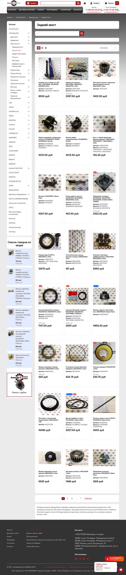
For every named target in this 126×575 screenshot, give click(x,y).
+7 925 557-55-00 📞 (94, 10)
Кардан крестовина (19, 54)
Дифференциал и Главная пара (18, 65)
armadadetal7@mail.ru (94, 12)
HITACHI (12, 125)
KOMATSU (12, 120)
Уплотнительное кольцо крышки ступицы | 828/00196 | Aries (77, 256)
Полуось (15, 57)
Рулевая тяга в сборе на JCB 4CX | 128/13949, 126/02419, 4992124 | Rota (48, 84)
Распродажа (52, 10)
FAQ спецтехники (32, 536)
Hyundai (12, 129)
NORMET (12, 155)
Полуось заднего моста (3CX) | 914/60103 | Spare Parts (104, 419)
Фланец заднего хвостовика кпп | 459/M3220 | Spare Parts (104, 311)
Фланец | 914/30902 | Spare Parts (48, 197)
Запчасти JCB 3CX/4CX (33, 530)
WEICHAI (12, 223)
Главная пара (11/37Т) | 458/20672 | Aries (46, 256)
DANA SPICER (14, 190)
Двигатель (14, 37)
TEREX (11, 116)
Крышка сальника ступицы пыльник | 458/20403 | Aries (48, 368)
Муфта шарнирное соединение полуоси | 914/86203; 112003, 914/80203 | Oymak (49, 139)
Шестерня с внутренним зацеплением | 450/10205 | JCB (48, 420)
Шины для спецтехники (17, 203)
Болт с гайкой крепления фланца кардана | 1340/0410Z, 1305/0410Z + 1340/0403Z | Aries (104, 140)
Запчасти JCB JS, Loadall (34, 533)
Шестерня (15, 60)
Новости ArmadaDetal (33, 543)
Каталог (33, 3)
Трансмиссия (33, 17)
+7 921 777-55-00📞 (111, 10)
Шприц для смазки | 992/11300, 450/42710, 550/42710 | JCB (74, 84)
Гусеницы (12, 232)
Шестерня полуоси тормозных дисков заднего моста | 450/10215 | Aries (104, 84)
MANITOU (12, 177)
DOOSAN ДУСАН (15, 181)
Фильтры (13, 87)
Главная (9, 17)
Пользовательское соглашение (80, 567)
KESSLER (12, 142)
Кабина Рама (15, 70)
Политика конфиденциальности (56, 567)
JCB (10, 103)
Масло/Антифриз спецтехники (15, 213)
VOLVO (11, 107)
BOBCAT (12, 159)
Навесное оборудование (15, 97)
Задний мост (16, 50)
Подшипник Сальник (17, 77)
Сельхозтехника (15, 227)
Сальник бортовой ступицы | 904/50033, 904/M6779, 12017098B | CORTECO (76, 311)
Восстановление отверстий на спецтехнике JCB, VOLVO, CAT (45, 540)
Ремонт (41, 10)
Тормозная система (17, 83)
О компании (66, 10)
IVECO (11, 207)
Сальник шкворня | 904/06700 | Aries (104, 368)
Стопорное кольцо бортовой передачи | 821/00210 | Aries (76, 368)
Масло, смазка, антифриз (15, 91)
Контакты (78, 10)
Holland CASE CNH (15, 168)
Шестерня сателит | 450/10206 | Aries (77, 472)
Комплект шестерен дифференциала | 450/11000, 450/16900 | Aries (103, 256)
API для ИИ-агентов (32, 546)
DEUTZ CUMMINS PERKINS (18, 199)
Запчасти (12, 10)
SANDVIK (12, 164)
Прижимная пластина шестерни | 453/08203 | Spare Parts (104, 473)
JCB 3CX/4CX (20, 17)
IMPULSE (12, 219)
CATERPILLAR (14, 111)
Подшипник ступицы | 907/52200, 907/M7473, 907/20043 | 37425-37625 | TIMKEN (103, 198)
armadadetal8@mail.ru (111, 12)
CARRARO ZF (13, 133)
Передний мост (17, 47)
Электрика (14, 80)
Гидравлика (14, 40)
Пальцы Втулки (15, 73)
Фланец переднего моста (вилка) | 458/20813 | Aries (48, 472)
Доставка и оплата (27, 10)
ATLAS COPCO (14, 173)
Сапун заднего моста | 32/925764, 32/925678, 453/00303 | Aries (74, 198)
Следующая (88, 498)
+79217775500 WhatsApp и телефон (89, 534)
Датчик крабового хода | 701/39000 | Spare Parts (74, 419)
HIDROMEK (13, 138)
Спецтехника (13, 29)
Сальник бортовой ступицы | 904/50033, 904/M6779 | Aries (49, 311)
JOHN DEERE (13, 151)
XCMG (11, 186)
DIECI (11, 146)
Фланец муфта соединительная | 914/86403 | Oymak (77, 139)
